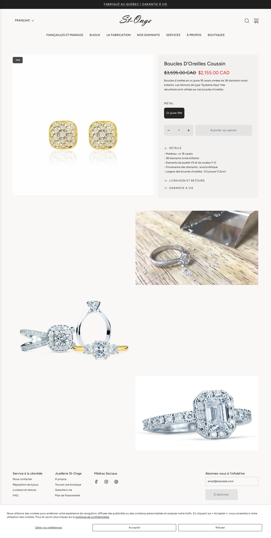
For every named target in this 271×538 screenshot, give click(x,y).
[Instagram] (106, 481)
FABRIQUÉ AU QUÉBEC (121, 4)
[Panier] (256, 20)
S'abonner (221, 494)
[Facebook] (96, 481)
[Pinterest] (116, 481)
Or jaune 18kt (174, 112)
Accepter (134, 527)
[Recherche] (247, 20)
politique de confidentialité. (92, 517)
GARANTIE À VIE (154, 4)
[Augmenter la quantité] (188, 130)
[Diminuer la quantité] (168, 130)
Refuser (220, 527)
